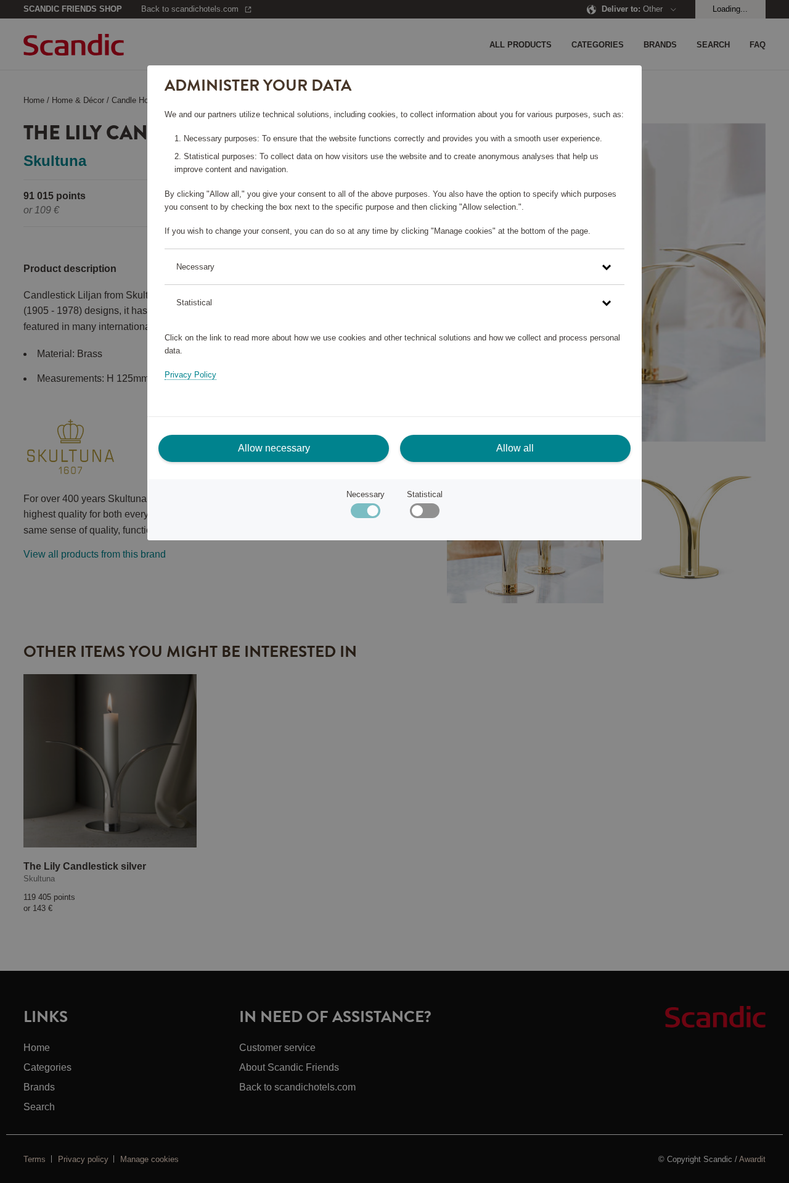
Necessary (365, 494)
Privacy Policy (190, 374)
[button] (394, 266)
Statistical (425, 494)
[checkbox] (424, 513)
